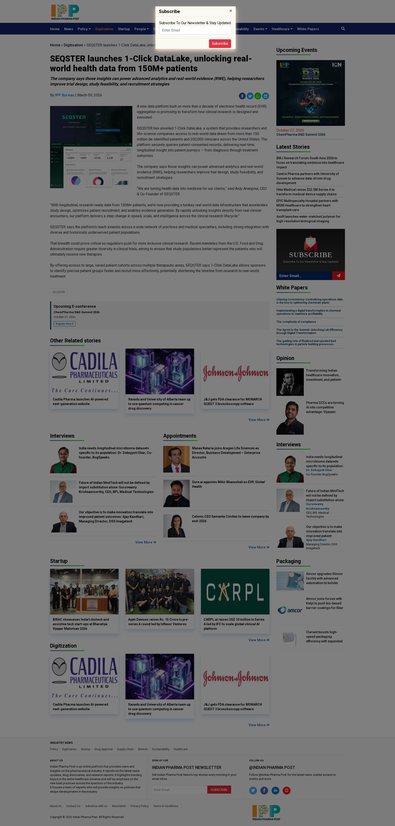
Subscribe (220, 43)
